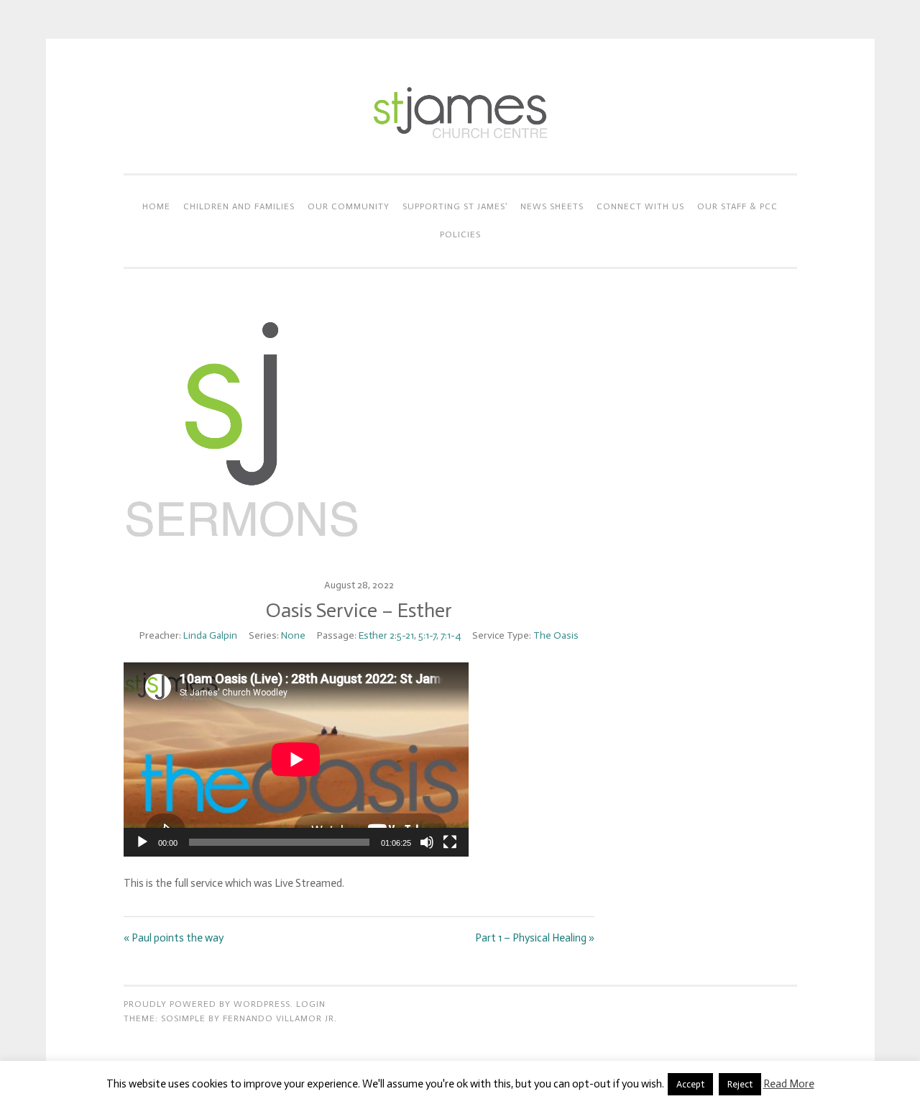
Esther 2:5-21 (386, 635)
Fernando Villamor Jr (278, 1018)
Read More (788, 1083)
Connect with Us (640, 206)
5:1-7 (427, 635)
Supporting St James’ (454, 206)
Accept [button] (690, 1084)
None (293, 635)
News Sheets (552, 206)
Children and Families (239, 206)
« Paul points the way (174, 937)
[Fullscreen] (450, 842)
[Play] (142, 842)
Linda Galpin (210, 635)
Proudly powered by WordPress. (208, 1004)
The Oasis (556, 635)
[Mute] (427, 842)
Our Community (349, 206)
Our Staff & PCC (737, 206)
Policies (460, 234)
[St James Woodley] (460, 143)
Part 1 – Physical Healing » (534, 937)
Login (311, 1004)
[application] (296, 759)
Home (156, 206)
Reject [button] (740, 1084)
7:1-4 (451, 635)
